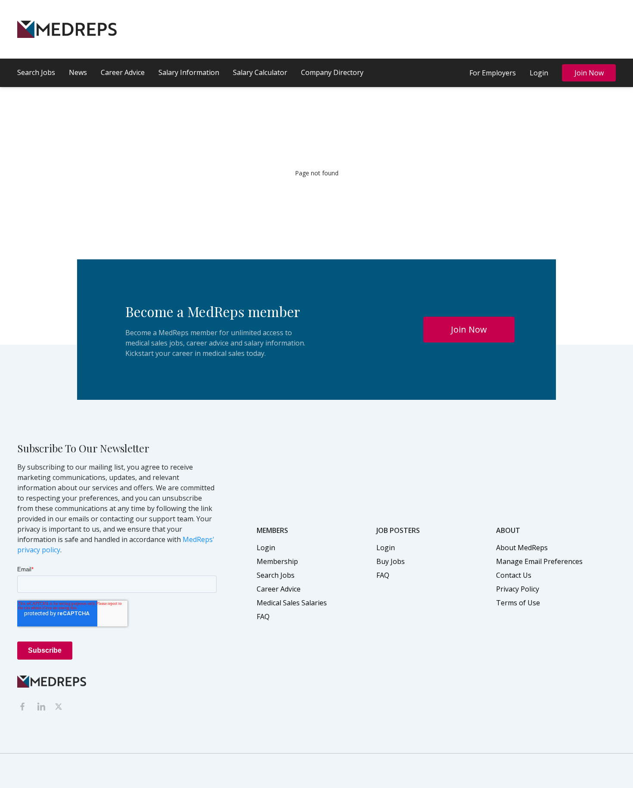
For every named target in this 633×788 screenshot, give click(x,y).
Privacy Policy (517, 589)
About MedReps (522, 547)
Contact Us (513, 575)
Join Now (589, 73)
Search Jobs (36, 72)
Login (539, 73)
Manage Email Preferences (539, 561)
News (78, 72)
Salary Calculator (260, 72)
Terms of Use (518, 602)
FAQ (263, 616)
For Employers (492, 73)
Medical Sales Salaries (292, 602)
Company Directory (332, 72)
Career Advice (123, 72)
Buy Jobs (390, 561)
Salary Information (188, 72)
